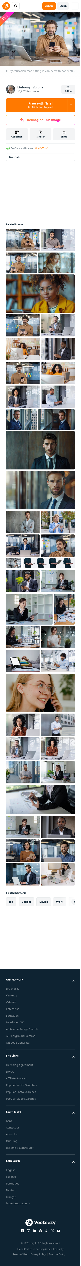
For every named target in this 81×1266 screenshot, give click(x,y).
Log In (63, 5)
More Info (14, 155)
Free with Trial (40, 105)
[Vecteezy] (6, 6)
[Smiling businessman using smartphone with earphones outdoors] (23, 746)
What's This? (41, 148)
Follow (68, 91)
